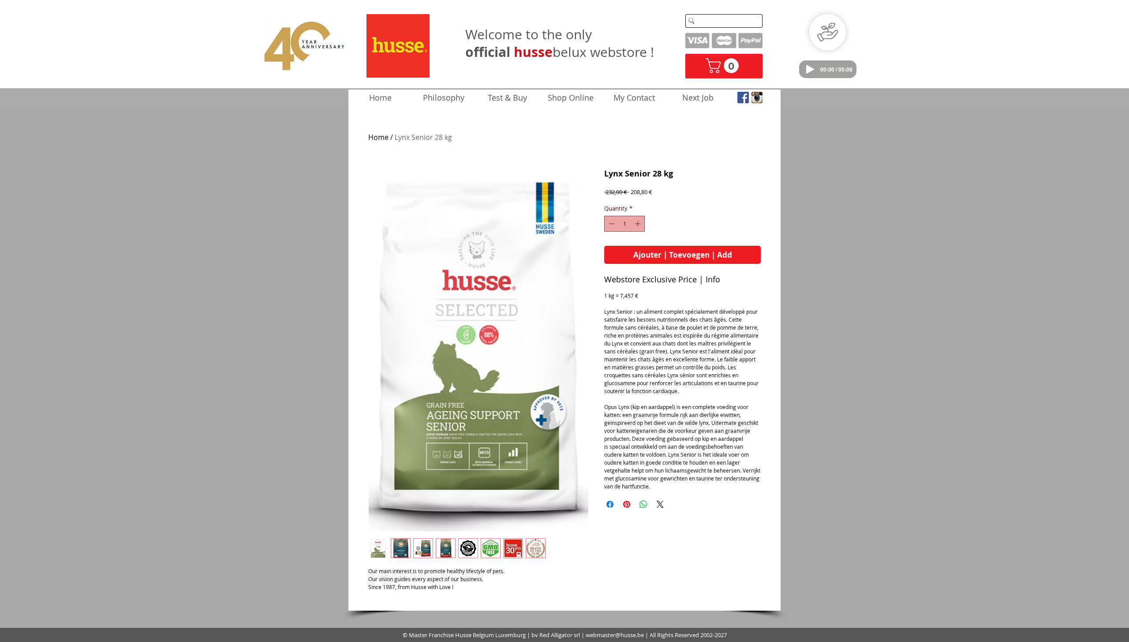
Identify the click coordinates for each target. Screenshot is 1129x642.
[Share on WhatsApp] (643, 504)
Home (378, 137)
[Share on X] (660, 504)
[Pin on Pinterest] (626, 504)
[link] (724, 65)
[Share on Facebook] (610, 504)
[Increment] (638, 223)
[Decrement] (611, 223)
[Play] (810, 69)
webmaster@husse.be (615, 635)
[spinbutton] (624, 223)
